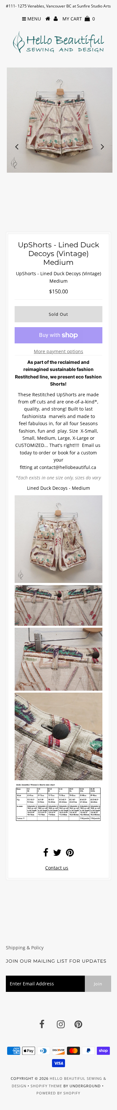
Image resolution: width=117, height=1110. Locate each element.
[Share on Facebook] (45, 854)
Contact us (56, 868)
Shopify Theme (46, 1085)
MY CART (78, 19)
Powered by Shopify (58, 1093)
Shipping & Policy (25, 947)
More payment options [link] (58, 351)
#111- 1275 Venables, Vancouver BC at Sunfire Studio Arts (58, 6)
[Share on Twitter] (57, 854)
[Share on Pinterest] (70, 854)
